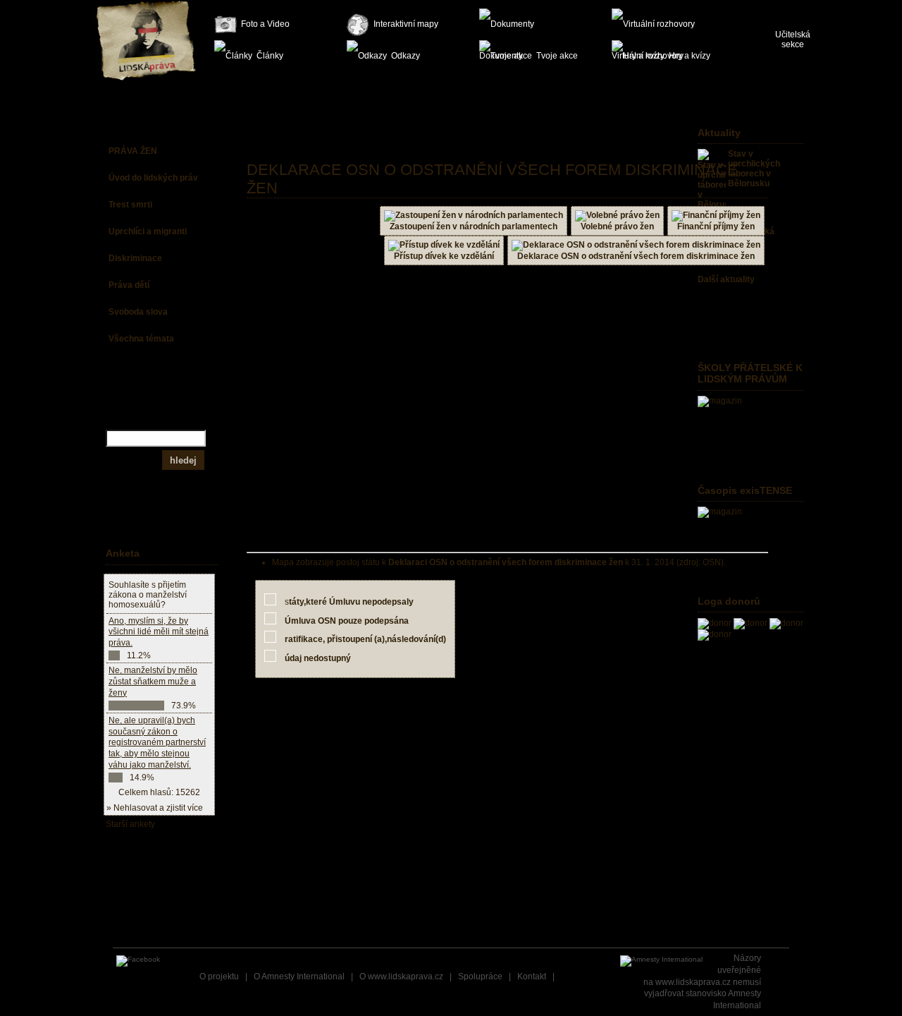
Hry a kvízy (689, 56)
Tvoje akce (557, 56)
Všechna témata (141, 339)
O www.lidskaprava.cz (401, 976)
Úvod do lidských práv (153, 178)
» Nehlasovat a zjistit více (154, 808)
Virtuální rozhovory (661, 24)
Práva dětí (129, 285)
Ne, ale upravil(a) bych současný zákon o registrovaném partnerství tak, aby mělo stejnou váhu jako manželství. (157, 742)
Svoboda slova (138, 312)
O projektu (219, 976)
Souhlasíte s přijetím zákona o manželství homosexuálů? (148, 595)
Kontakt (531, 976)
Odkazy (405, 56)
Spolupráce (480, 976)
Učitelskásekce (792, 39)
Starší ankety (130, 824)
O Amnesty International (299, 976)
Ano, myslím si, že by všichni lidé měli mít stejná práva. (159, 632)
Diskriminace (135, 258)
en (804, 6)
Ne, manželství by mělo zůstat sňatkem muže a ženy (153, 681)
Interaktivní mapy (405, 24)
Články (270, 56)
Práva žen (133, 151)
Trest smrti (130, 205)
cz (780, 6)
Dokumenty (528, 24)
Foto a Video (265, 24)
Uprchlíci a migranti (148, 231)
